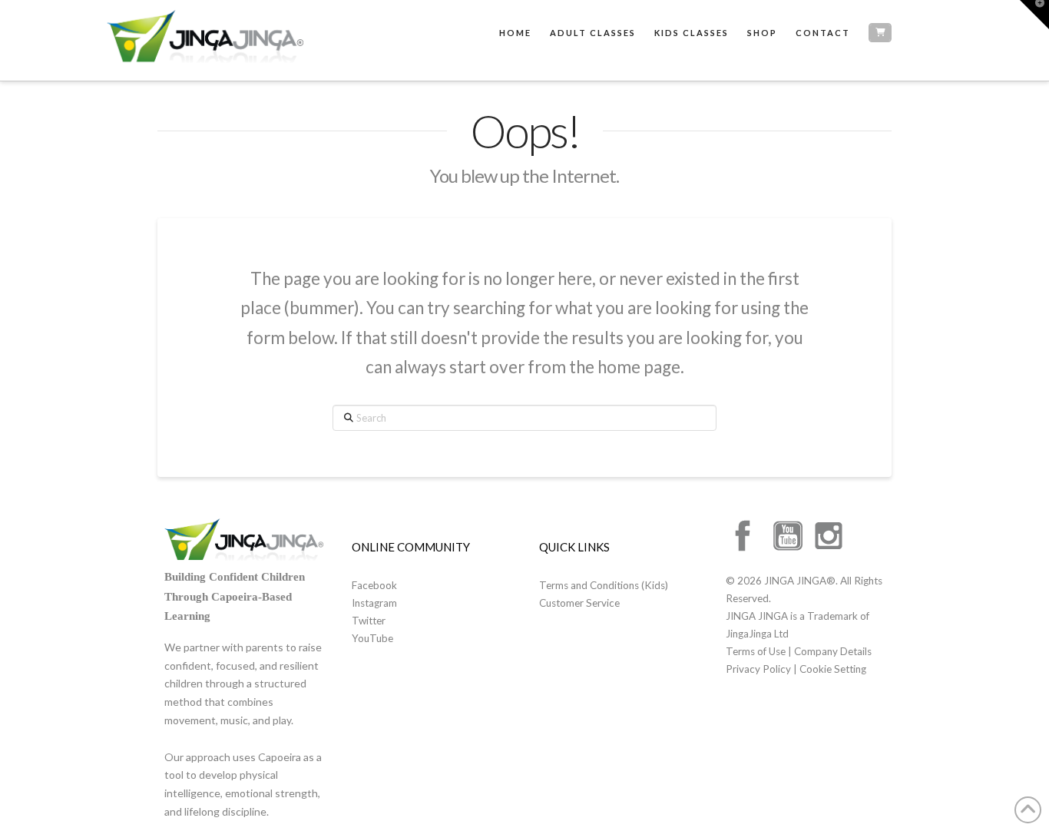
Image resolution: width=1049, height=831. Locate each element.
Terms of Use (757, 651)
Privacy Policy (759, 669)
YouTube (372, 638)
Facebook (374, 585)
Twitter (369, 620)
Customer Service (579, 603)
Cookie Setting (832, 669)
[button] (1034, 14)
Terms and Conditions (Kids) (603, 585)
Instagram (374, 603)
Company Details (833, 651)
